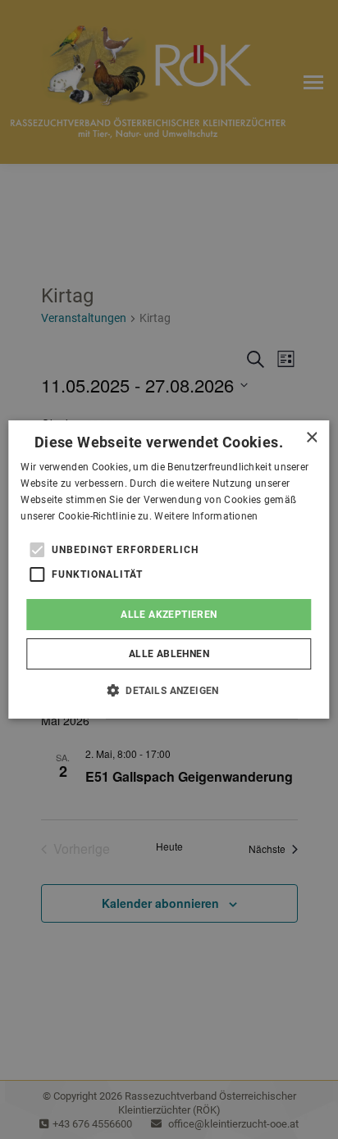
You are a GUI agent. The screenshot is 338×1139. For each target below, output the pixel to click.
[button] (169, 690)
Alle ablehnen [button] (169, 654)
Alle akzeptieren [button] (169, 614)
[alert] (169, 569)
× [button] (311, 438)
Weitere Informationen (206, 516)
